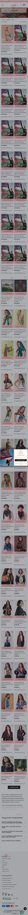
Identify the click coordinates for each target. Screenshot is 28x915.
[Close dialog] (26, 450)
